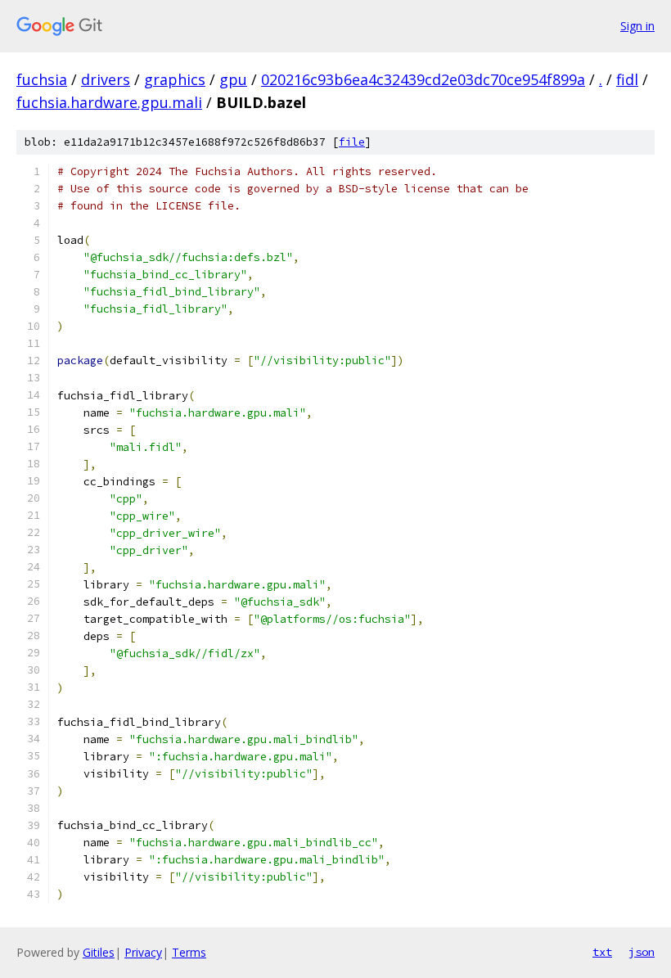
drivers (105, 79)
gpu (233, 79)
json (641, 951)
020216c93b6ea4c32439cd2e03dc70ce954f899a (423, 79)
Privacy (143, 952)
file (352, 142)
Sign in (637, 26)
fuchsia (41, 79)
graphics (174, 79)
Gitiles (99, 952)
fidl (627, 79)
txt (602, 951)
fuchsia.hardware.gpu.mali (109, 102)
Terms (189, 952)
